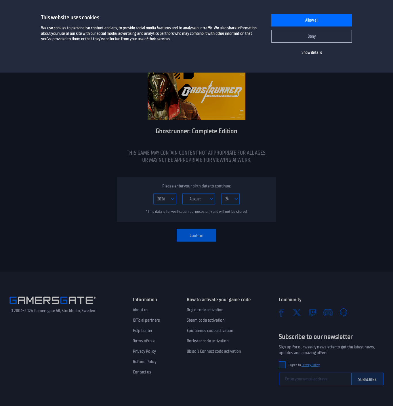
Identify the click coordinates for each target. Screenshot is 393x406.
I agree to (304, 365)
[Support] (343, 312)
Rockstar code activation (208, 341)
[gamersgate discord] (328, 312)
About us (140, 310)
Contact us (142, 372)
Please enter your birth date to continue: (196, 186)
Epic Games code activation (210, 330)
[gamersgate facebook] (281, 312)
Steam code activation (206, 320)
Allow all (311, 20)
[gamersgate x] (297, 312)
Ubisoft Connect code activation (214, 351)
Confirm (196, 235)
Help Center (142, 330)
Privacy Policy (144, 351)
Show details (312, 52)
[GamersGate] (52, 305)
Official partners (146, 320)
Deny (312, 36)
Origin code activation (205, 310)
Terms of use (143, 341)
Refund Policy (145, 362)
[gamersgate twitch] (312, 312)
